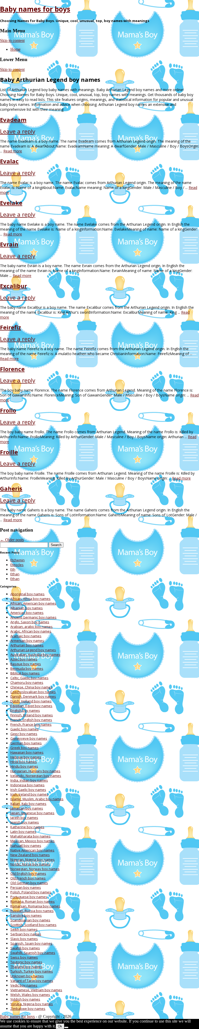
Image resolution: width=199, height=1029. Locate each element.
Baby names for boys (35, 9)
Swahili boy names (25, 948)
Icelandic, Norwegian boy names (35, 775)
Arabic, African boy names (30, 631)
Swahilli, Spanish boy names (32, 952)
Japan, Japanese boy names (32, 813)
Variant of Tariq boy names (31, 980)
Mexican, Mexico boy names (32, 841)
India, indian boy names (29, 780)
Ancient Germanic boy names (33, 617)
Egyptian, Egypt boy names (31, 705)
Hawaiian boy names (27, 752)
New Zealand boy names (30, 854)
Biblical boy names (25, 673)
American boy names (27, 612)
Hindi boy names (23, 761)
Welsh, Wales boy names (30, 994)
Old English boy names (28, 873)
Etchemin (17, 560)
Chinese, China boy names (31, 687)
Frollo (8, 410)
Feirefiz (10, 327)
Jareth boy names (24, 817)
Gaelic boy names (24, 729)
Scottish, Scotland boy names (33, 924)
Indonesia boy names (27, 785)
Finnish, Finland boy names (31, 715)
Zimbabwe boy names (27, 1008)
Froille (9, 452)
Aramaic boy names (25, 636)
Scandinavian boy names (30, 920)
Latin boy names (23, 831)
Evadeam (13, 119)
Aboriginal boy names (27, 594)
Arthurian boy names (27, 645)
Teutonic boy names (26, 962)
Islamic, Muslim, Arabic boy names (36, 799)
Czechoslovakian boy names (33, 691)
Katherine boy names (27, 827)
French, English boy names (31, 719)
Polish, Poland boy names (30, 892)
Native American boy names (32, 850)
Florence (12, 369)
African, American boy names (33, 603)
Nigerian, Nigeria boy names (32, 859)
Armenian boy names (27, 640)
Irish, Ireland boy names (29, 794)
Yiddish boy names (25, 999)
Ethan (14, 574)
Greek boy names (24, 747)
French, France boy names (31, 724)
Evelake (11, 203)
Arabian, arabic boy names (31, 626)
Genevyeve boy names (28, 738)
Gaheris (11, 488)
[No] (66, 1027)
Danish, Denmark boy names (33, 696)
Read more (12, 151)
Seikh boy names (24, 929)
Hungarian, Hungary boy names (35, 771)
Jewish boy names (24, 822)
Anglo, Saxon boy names (29, 622)
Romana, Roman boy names (32, 901)
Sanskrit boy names (26, 915)
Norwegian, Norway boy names (35, 868)
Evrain (9, 244)
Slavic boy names (24, 938)
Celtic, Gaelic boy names (29, 677)
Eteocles (17, 564)
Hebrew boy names (25, 757)
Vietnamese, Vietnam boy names (36, 990)
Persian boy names (25, 887)
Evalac (9, 161)
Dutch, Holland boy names (31, 701)
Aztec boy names (23, 659)
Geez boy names (23, 733)
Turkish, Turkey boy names (31, 971)
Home (15, 49)
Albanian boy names (26, 608)
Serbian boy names (25, 934)
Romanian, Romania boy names (35, 906)
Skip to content (12, 40)
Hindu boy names (24, 766)
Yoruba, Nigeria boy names (31, 1004)
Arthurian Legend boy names (33, 650)
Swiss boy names (24, 957)
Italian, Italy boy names (28, 803)
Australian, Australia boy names (35, 654)
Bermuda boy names (26, 668)
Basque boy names (25, 664)
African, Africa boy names (30, 598)
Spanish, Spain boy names (31, 943)
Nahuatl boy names (25, 845)
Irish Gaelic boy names (28, 789)
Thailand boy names (26, 966)
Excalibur (13, 286)
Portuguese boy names (28, 896)
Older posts (12, 540)
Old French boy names (28, 878)
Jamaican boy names (26, 808)
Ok (60, 1026)
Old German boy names (29, 882)
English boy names (25, 710)
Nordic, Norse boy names (30, 864)
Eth (12, 569)
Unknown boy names (27, 976)
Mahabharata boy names (30, 836)
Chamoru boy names (26, 682)
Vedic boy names (23, 985)
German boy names (26, 743)
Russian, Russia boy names (32, 910)
